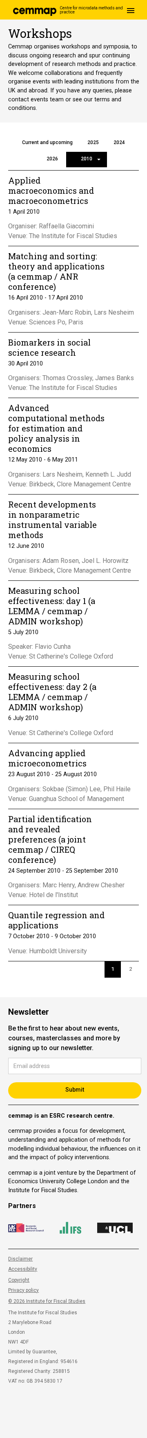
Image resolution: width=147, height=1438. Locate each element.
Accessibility (22, 1269)
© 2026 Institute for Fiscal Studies (46, 1301)
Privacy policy (23, 1290)
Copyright (18, 1280)
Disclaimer (20, 1259)
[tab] (47, 144)
